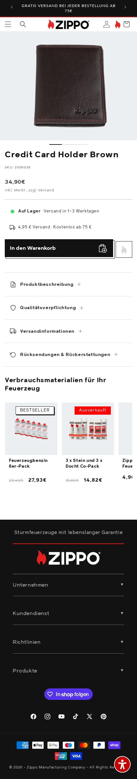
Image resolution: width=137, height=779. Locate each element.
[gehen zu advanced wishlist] (117, 24)
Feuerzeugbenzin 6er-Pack (28, 464)
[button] (8, 24)
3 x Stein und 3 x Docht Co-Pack (84, 464)
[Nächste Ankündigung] (125, 7)
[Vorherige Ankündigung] (12, 7)
